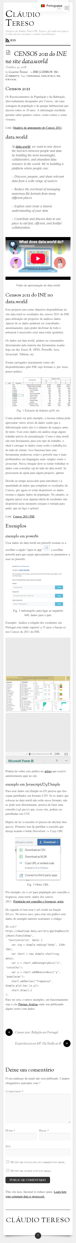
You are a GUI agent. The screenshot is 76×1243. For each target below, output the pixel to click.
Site (8, 1146)
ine (58, 76)
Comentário (14, 1091)
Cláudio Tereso (18, 72)
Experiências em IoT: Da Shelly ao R (41, 1044)
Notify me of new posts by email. (31, 1171)
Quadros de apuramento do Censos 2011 (37, 128)
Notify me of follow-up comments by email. (38, 1162)
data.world (48, 76)
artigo (48, 771)
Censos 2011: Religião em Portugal (33, 1032)
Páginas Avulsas (28, 1004)
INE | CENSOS (43, 72)
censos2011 (33, 76)
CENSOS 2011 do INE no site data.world (36, 58)
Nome (10, 1131)
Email (44, 1131)
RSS (13, 40)
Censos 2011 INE (24, 516)
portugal (11, 80)
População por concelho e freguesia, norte (38, 901)
